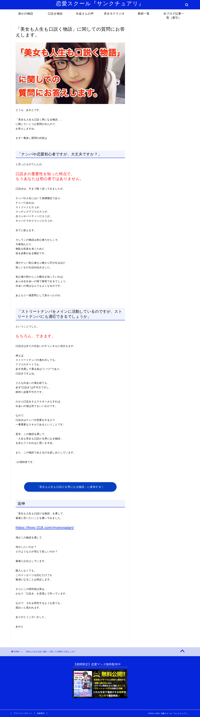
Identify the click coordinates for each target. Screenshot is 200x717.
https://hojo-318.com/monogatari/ (45, 527)
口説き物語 (55, 13)
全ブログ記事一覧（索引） (173, 14)
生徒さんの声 (85, 13)
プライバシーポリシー (22, 713)
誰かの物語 (25, 13)
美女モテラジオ (114, 13)
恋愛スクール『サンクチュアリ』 (100, 3)
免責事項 (41, 713)
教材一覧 (144, 13)
